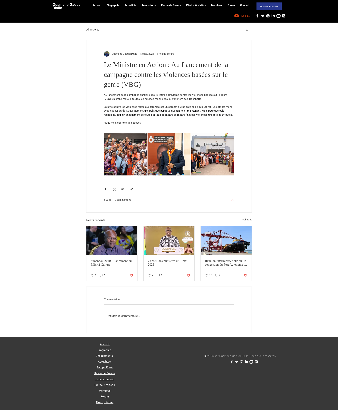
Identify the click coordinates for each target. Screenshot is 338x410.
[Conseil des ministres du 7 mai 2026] (169, 240)
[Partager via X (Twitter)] (114, 189)
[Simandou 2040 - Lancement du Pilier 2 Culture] (111, 240)
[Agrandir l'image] (125, 154)
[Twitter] (263, 16)
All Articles (92, 29)
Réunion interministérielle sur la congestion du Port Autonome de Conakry (226, 262)
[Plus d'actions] (232, 54)
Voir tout (247, 219)
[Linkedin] (273, 16)
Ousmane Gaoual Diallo (67, 6)
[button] (247, 29)
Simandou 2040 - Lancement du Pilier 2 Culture (111, 262)
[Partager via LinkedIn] (122, 189)
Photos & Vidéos (105, 385)
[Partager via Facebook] (105, 189)
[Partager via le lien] (131, 189)
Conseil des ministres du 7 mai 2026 (167, 262)
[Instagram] (268, 16)
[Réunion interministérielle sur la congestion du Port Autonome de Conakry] (226, 240)
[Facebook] (257, 16)
